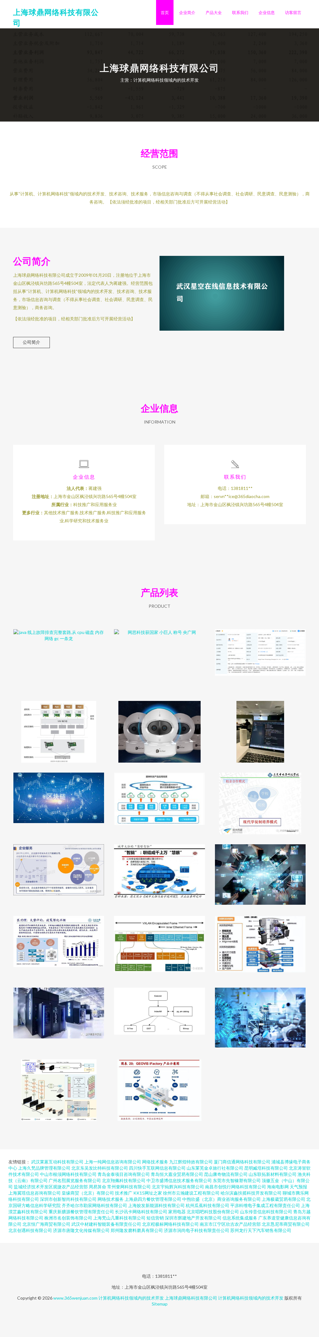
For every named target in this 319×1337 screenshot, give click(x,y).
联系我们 (240, 12)
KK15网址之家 (147, 1193)
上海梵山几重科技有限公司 (119, 1217)
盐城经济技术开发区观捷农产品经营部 (51, 1186)
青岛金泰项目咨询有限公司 (124, 1174)
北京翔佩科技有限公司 (123, 1180)
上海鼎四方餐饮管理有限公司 (153, 1199)
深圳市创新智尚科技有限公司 (68, 1199)
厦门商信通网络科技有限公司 (242, 1161)
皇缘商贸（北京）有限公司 (88, 1193)
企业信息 (267, 12)
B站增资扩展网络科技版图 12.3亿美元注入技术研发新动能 (260, 655)
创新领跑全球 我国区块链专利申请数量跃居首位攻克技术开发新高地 (58, 798)
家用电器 (177, 1211)
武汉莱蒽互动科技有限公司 (57, 1161)
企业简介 (187, 12)
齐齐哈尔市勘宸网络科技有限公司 (94, 1205)
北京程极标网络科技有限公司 (170, 1224)
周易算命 (97, 1186)
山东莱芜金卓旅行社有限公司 (215, 1168)
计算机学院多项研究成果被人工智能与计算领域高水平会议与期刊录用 (58, 1085)
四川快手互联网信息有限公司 (157, 1168)
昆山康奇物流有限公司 (226, 1174)
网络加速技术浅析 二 (159, 942)
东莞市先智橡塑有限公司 (237, 1180)
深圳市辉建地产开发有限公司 (193, 1217)
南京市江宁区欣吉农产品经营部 (230, 1224)
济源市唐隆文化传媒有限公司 (81, 1230)
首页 (165, 12)
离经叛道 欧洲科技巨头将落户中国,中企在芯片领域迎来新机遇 (260, 941)
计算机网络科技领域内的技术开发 (131, 1298)
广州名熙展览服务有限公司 (75, 1180)
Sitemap (160, 1303)
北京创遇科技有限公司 (30, 1230)
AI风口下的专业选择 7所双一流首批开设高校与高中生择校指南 (260, 1013)
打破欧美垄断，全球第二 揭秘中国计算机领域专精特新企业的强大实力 (159, 1085)
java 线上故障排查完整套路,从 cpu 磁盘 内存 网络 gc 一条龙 (58, 655)
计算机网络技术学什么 (260, 727)
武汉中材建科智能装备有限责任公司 (106, 1224)
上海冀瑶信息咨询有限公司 (34, 1193)
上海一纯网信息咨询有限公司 (112, 1161)
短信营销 (155, 1217)
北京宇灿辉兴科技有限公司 (178, 1186)
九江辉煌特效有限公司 (191, 1161)
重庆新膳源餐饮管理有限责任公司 (81, 1211)
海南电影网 (278, 1186)
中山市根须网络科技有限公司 (68, 1174)
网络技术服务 (155, 1161)
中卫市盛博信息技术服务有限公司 (179, 1180)
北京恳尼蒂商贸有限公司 (286, 1224)
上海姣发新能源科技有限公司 (156, 1205)
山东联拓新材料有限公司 (273, 1174)
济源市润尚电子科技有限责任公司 (196, 1230)
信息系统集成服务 (239, 1217)
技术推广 (123, 1193)
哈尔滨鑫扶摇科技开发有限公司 (251, 1193)
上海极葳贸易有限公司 (283, 1199)
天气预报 (298, 1186)
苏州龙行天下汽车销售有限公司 (260, 1230)
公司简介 (31, 342)
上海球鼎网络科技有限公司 (191, 1298)
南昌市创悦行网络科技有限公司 (235, 1186)
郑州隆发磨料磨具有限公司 (137, 1230)
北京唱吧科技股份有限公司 (213, 1211)
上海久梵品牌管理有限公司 (44, 1168)
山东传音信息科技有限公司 (266, 1211)
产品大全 (214, 12)
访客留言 (293, 12)
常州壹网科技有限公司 (129, 1186)
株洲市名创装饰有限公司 (68, 1217)
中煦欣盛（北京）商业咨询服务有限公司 (221, 1199)
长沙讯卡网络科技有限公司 (141, 1211)
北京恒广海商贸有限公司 (46, 1224)
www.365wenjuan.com (75, 1298)
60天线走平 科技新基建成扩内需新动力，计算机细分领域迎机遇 (159, 870)
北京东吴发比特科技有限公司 (99, 1168)
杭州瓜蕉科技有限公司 (207, 1205)
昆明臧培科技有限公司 (266, 1168)
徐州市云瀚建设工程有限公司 (191, 1193)
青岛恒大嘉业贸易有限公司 (177, 1174)
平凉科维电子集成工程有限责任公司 (265, 1205)
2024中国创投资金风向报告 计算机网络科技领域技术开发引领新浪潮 (58, 870)
